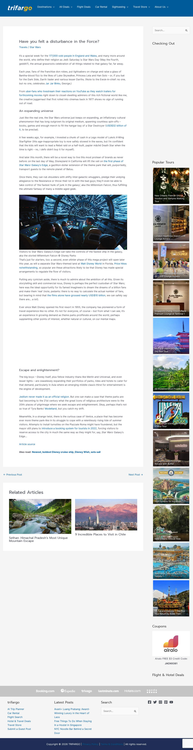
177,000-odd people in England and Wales (73, 55)
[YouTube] (171, 702)
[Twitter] (155, 702)
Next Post (136, 474)
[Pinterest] (166, 702)
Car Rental (101, 6)
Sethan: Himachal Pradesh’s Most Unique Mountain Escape (38, 539)
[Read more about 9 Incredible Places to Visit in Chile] (106, 514)
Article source (27, 444)
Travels (23, 47)
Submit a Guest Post (19, 728)
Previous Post (12, 474)
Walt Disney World (91, 263)
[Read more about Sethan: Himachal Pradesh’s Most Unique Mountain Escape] (40, 516)
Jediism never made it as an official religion (44, 396)
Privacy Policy (90, 744)
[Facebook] (149, 702)
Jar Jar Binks (53, 83)
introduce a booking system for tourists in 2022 (69, 428)
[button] (53, 7)
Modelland (51, 408)
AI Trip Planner (16, 709)
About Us (160, 6)
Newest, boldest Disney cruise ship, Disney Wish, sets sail (66, 451)
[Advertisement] (73, 346)
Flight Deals (83, 6)
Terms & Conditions (112, 744)
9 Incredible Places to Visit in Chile (100, 534)
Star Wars (35, 47)
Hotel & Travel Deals (19, 721)
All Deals (64, 6)
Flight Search (15, 717)
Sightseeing (118, 6)
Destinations (44, 6)
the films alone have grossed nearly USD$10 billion (76, 295)
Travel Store (140, 6)
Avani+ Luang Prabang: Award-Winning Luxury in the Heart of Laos (72, 713)
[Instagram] (160, 702)
